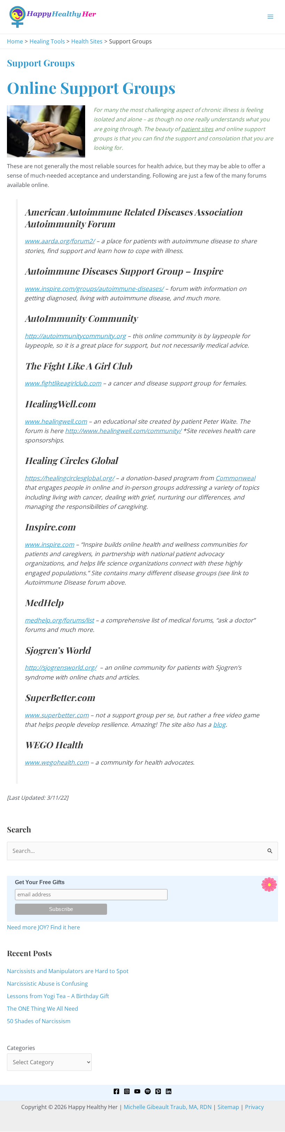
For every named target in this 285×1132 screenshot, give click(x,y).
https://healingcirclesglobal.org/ (69, 478)
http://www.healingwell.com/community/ (123, 430)
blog (219, 724)
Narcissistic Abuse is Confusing (47, 983)
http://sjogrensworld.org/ (60, 667)
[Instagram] (127, 1091)
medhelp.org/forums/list (59, 620)
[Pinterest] (158, 1091)
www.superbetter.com (57, 715)
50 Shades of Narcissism (39, 1021)
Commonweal (235, 478)
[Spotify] (148, 1091)
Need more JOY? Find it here (43, 927)
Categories (21, 1048)
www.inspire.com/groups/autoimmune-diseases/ (94, 288)
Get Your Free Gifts (40, 882)
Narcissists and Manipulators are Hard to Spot (68, 971)
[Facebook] (116, 1091)
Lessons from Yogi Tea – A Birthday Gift (58, 996)
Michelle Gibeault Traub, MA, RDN (168, 1107)
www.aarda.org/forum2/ (60, 241)
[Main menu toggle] (270, 16)
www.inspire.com (49, 544)
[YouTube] (137, 1091)
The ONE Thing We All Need (42, 1008)
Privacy (254, 1107)
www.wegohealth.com (57, 762)
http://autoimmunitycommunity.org (75, 336)
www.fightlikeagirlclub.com (63, 383)
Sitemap (228, 1107)
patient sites (197, 129)
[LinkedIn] (168, 1091)
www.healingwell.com (56, 421)
